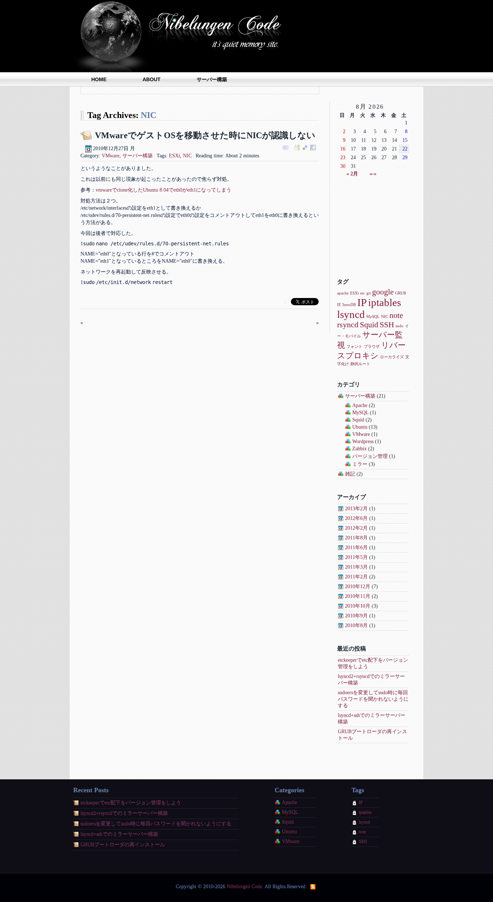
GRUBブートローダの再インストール (122, 845)
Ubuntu (359, 427)
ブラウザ (372, 347)
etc (362, 293)
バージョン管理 (370, 456)
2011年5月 (356, 557)
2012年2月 (356, 528)
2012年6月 (356, 518)
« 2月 (352, 173)
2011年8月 (356, 537)
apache (343, 293)
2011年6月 (356, 547)
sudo (399, 326)
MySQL (373, 317)
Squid (369, 324)
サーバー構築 (212, 79)
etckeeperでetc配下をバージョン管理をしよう (130, 803)
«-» (373, 173)
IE (339, 305)
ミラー (359, 464)
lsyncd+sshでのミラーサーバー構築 (119, 834)
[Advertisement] (373, 228)
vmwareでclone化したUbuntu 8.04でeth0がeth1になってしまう (163, 190)
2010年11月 (357, 596)
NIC (187, 155)
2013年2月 (356, 508)
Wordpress (363, 441)
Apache (359, 405)
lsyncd (351, 314)
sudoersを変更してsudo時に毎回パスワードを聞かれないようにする (373, 699)
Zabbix (359, 448)
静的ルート (360, 364)
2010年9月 (356, 615)
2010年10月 (357, 606)
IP (362, 302)
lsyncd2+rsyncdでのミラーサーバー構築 (124, 813)
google (383, 292)
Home (98, 79)
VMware (110, 155)
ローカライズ (392, 357)
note (396, 315)
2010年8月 (356, 625)
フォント (354, 347)
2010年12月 (357, 586)
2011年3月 (356, 567)
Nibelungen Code (181, 36)
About (152, 79)
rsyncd (347, 324)
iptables (384, 302)
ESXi (174, 155)
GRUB (400, 293)
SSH (387, 324)
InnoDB (349, 305)
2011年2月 (356, 576)
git (368, 293)
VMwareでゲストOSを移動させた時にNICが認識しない (205, 135)
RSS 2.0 (313, 887)
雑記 (350, 474)
